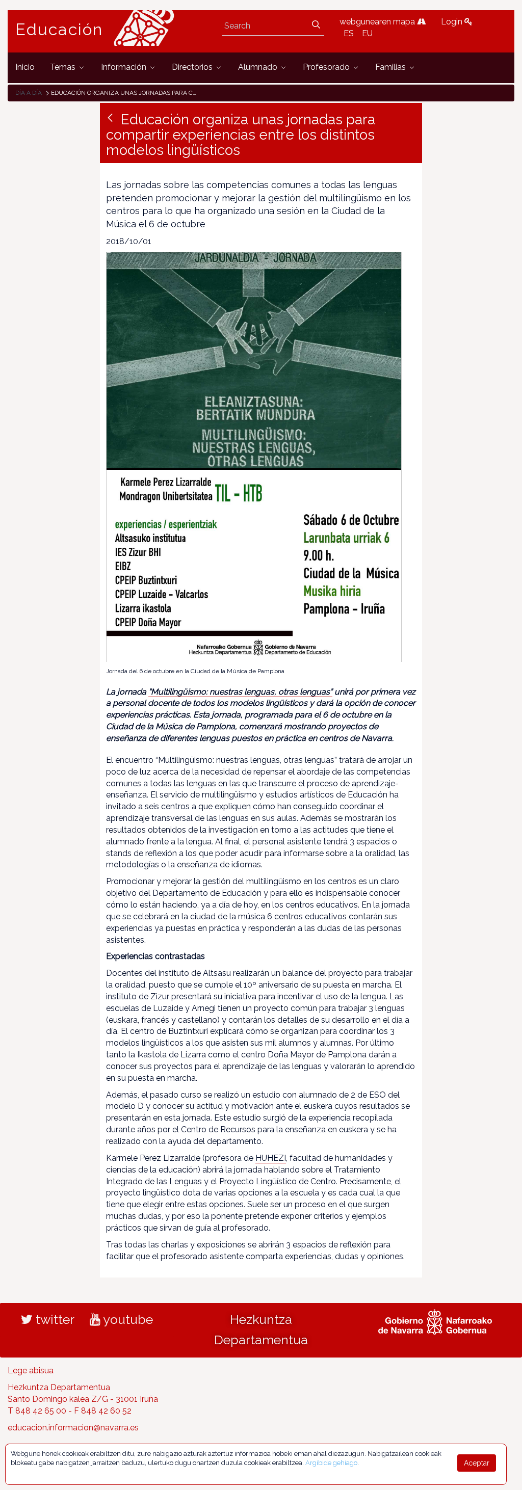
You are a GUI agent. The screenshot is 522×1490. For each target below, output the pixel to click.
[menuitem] (25, 67)
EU (367, 33)
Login (452, 21)
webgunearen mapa (378, 21)
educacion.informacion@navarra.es (73, 1427)
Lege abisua (31, 1370)
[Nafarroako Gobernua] (435, 1320)
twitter (53, 1319)
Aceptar (476, 1463)
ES (349, 33)
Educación (59, 29)
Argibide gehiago (331, 1463)
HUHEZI (270, 1158)
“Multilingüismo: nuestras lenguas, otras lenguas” (240, 692)
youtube (126, 1319)
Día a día (28, 92)
